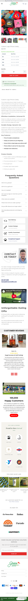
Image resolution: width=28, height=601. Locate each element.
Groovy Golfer (11, 593)
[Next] (26, 23)
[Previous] (2, 23)
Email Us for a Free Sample (10, 83)
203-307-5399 (9, 0)
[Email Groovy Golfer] (12, 581)
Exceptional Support (14, 239)
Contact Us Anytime (12, 240)
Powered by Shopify (18, 593)
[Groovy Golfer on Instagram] (14, 581)
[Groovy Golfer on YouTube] (16, 581)
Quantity (3, 69)
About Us (14, 415)
